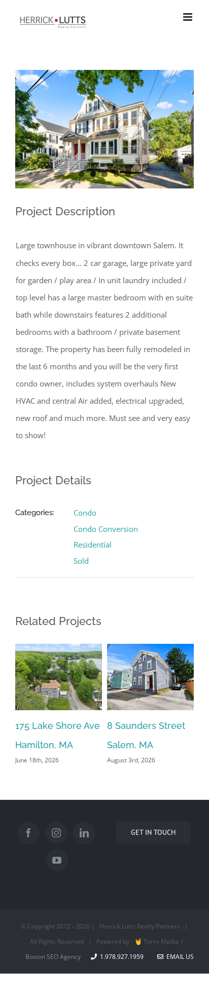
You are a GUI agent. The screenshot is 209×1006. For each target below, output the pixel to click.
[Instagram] (56, 833)
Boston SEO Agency (53, 956)
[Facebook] (28, 833)
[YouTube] (57, 860)
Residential (93, 544)
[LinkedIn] (84, 833)
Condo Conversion (106, 529)
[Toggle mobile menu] (188, 17)
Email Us (178, 956)
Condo (85, 513)
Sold (81, 561)
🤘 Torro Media (156, 941)
